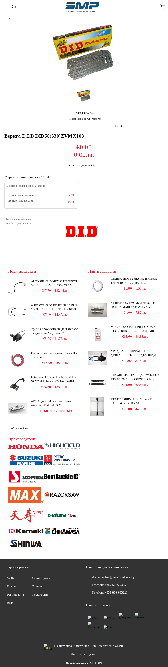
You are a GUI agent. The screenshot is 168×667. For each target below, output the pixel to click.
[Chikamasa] (62, 532)
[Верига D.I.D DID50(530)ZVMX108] (84, 83)
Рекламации (40, 594)
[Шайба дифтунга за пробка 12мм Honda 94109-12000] (97, 286)
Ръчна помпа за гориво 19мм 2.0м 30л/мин (54, 355)
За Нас (11, 578)
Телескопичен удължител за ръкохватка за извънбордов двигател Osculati (133, 401)
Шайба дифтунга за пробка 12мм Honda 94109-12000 (134, 280)
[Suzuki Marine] (26, 460)
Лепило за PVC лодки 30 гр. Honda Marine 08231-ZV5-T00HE (133, 305)
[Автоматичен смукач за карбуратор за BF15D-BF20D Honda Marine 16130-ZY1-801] (17, 288)
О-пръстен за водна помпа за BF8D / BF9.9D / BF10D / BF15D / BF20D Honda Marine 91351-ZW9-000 (54, 307)
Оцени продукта (85, 112)
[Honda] (26, 447)
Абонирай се (19, 428)
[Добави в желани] (158, 219)
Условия (37, 586)
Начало (6, 18)
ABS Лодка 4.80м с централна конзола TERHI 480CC (51, 403)
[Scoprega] (26, 477)
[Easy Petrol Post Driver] (62, 461)
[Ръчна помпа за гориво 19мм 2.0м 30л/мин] (17, 360)
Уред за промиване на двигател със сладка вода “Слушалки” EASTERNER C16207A (54, 331)
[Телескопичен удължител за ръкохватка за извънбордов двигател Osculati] (97, 406)
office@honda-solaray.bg (118, 577)
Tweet (118, 126)
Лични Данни (41, 578)
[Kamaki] (26, 532)
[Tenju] (26, 516)
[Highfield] (62, 447)
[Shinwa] (26, 544)
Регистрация (15, 594)
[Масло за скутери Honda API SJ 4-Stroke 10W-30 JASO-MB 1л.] (97, 334)
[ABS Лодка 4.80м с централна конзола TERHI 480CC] (17, 408)
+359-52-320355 (115, 584)
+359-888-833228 (116, 592)
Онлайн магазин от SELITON (84, 663)
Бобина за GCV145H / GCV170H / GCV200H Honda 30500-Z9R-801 (53, 379)
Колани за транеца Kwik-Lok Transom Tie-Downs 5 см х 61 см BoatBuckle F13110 (135, 377)
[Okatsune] (62, 515)
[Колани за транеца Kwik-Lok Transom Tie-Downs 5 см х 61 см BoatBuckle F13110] (97, 382)
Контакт (12, 586)
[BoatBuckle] (62, 477)
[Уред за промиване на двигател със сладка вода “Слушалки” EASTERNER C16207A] (17, 336)
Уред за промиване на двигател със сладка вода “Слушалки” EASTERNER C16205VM (133, 353)
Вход (10, 602)
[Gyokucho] (62, 495)
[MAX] (26, 495)
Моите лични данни (84, 654)
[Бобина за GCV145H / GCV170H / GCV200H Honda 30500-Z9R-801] (17, 384)
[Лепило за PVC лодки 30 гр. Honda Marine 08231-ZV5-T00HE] (97, 310)
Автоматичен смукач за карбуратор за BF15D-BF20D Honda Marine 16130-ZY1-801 (54, 283)
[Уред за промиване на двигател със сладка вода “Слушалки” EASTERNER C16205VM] (97, 358)
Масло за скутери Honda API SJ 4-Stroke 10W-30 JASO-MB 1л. (135, 329)
